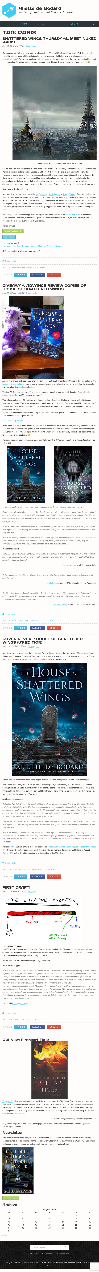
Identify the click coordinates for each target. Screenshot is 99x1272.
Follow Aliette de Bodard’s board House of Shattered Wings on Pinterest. (32, 246)
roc (53, 869)
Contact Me (64, 1253)
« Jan (4, 1234)
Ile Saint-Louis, (42, 194)
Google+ (54, 274)
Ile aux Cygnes (69, 194)
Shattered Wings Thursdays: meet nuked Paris (49, 40)
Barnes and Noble (66, 846)
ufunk (45, 163)
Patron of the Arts (19, 1003)
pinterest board (43, 59)
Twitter (21, 274)
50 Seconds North (31, 1262)
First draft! (16, 887)
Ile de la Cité (54, 194)
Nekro (9, 659)
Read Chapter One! (13, 231)
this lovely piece (31, 659)
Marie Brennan (53, 583)
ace (10, 869)
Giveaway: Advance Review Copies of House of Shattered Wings (44, 287)
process (25, 1019)
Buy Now (9, 237)
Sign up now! (10, 1198)
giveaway (12, 621)
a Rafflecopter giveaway (12, 420)
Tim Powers (67, 564)
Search (74, 23)
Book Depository (82, 846)
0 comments (31, 45)
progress (35, 1019)
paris (42, 267)
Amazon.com (53, 846)
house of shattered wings (20, 267)
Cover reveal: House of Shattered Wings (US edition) (42, 640)
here (13, 846)
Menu (25, 23)
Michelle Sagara (60, 604)
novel (36, 267)
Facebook (37, 274)
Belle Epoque (71, 214)
